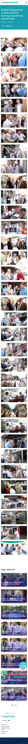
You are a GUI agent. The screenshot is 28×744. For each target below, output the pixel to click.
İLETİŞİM (3, 733)
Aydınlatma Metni (23, 743)
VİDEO (2, 729)
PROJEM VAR (4, 731)
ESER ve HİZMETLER (5, 726)
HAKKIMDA (3, 724)
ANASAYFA (3, 22)
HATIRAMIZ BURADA (5, 728)
